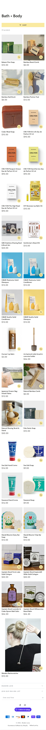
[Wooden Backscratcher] (23, 645)
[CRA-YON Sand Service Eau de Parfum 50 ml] (34, 154)
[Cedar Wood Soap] (12, 117)
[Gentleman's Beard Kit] (34, 228)
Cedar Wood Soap (8, 132)
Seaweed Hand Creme (10, 500)
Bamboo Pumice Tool (31, 97)
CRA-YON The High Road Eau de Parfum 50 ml (11, 207)
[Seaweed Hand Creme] (12, 485)
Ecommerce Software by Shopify (17, 725)
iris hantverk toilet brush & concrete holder (33, 355)
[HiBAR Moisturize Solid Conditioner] (34, 265)
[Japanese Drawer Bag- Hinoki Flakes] (12, 377)
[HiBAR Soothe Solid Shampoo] (34, 302)
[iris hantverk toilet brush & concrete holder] (34, 340)
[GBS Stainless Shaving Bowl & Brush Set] (12, 228)
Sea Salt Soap (29, 465)
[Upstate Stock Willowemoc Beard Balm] (34, 594)
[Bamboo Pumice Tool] (34, 82)
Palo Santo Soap (30, 428)
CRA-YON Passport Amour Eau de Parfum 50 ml (11, 170)
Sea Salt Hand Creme (9, 465)
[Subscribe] (43, 697)
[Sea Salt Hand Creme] (12, 451)
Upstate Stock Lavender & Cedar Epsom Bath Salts (11, 610)
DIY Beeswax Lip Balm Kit (33, 206)
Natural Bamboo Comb (32, 391)
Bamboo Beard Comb (31, 62)
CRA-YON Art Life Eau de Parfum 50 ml (33, 133)
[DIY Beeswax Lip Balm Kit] (34, 191)
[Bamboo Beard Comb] (34, 48)
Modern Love (26, 723)
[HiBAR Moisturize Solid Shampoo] (12, 265)
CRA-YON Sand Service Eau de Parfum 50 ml (34, 170)
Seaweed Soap (29, 500)
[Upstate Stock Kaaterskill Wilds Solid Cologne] (34, 557)
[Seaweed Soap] (34, 485)
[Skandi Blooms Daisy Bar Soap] (12, 520)
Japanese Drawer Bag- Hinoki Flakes (10, 392)
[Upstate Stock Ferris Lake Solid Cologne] (12, 557)
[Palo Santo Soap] (34, 414)
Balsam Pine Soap (8, 62)
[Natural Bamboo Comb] (34, 377)
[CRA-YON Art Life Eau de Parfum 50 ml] (34, 117)
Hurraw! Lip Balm (8, 354)
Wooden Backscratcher (10, 673)
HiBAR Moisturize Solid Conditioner (32, 281)
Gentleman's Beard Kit (32, 243)
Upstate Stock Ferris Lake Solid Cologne (11, 573)
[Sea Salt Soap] (34, 451)
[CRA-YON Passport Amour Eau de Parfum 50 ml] (12, 154)
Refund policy (34, 725)
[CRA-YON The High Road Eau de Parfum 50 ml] (12, 191)
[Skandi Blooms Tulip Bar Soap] (34, 520)
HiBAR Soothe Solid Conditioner (9, 318)
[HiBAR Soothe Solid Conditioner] (12, 302)
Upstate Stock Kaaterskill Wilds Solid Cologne (33, 573)
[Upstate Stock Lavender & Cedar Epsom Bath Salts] (12, 594)
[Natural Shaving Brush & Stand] (12, 414)
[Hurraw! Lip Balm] (12, 340)
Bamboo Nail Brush (9, 97)
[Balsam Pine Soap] (12, 48)
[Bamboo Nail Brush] (12, 82)
